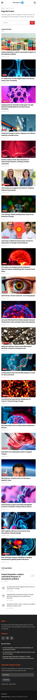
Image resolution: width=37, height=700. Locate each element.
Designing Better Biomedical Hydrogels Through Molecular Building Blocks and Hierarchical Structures (17, 107)
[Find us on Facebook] (3, 638)
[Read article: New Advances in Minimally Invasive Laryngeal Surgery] (18, 441)
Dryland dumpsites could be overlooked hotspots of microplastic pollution (12, 576)
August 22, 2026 (5, 56)
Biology (5, 156)
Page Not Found (9, 8)
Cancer (4, 75)
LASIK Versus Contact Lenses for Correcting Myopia (18, 296)
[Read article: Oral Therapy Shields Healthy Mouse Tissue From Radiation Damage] (18, 204)
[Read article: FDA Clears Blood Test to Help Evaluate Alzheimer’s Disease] (18, 415)
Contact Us (4, 694)
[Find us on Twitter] (7, 638)
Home (2, 8)
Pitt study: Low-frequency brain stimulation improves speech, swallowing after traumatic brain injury (18, 269)
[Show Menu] (2, 2)
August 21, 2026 (5, 482)
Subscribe (6, 680)
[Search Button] (35, 2)
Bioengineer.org (5, 696)
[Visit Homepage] (18, 2)
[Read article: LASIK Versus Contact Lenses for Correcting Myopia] (18, 285)
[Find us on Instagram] (11, 638)
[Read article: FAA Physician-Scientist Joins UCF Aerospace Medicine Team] (18, 467)
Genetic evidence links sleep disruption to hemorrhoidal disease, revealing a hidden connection (15, 162)
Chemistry (5, 101)
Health (4, 129)
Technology (6, 48)
